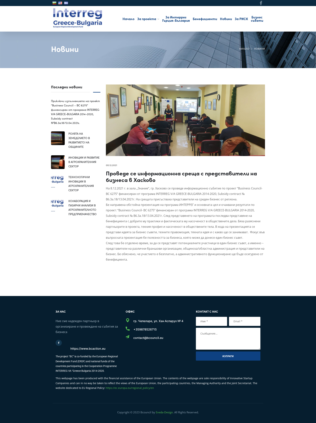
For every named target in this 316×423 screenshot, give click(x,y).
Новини (226, 18)
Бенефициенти (205, 18)
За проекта (146, 18)
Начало (128, 18)
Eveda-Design (164, 412)
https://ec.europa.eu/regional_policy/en (130, 388)
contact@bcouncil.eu (148, 338)
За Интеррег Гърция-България (176, 19)
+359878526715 (145, 329)
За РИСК (241, 18)
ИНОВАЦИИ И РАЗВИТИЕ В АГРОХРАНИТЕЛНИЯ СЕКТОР (83, 161)
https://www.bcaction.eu (88, 348)
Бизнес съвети (257, 19)
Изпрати (228, 356)
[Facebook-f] (261, 3)
